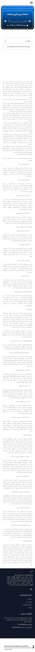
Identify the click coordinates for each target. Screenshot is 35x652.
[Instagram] (31, 589)
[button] (5, 41)
